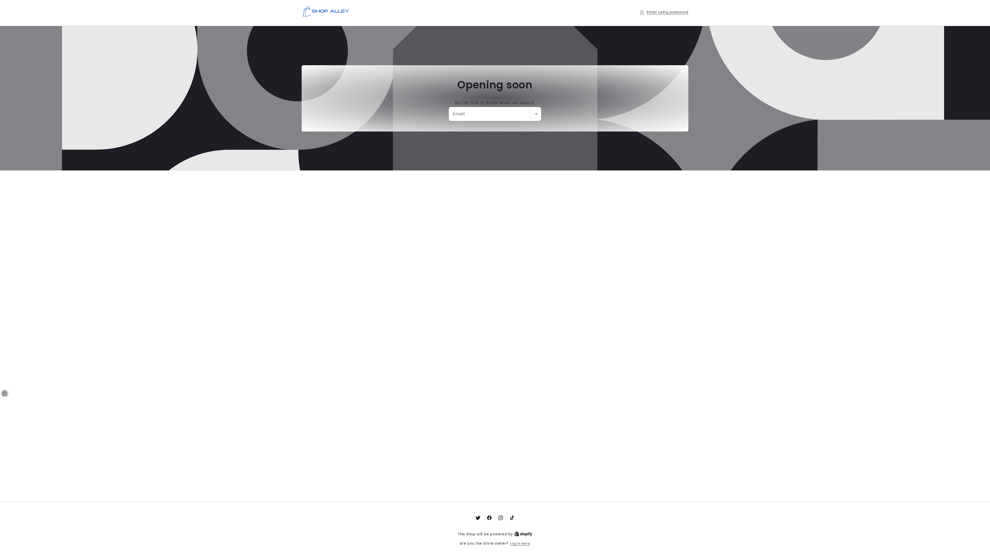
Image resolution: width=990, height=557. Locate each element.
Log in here (520, 543)
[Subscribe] (535, 114)
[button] (664, 12)
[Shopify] (523, 534)
